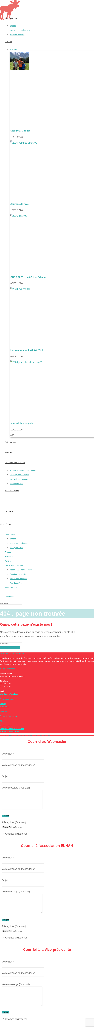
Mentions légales (6, 726)
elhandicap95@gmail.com (9, 694)
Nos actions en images (19, 543)
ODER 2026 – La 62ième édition (28, 277)
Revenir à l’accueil (10, 647)
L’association (10, 534)
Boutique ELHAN (16, 548)
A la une (8, 552)
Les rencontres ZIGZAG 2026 (26, 350)
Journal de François (21, 423)
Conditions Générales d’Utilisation (12, 729)
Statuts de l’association (8, 716)
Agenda (13, 539)
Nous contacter (11, 587)
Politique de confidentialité (9, 731)
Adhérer (8, 561)
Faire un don (10, 556)
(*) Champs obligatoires (14, 833)
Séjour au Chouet (20, 130)
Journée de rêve (19, 204)
